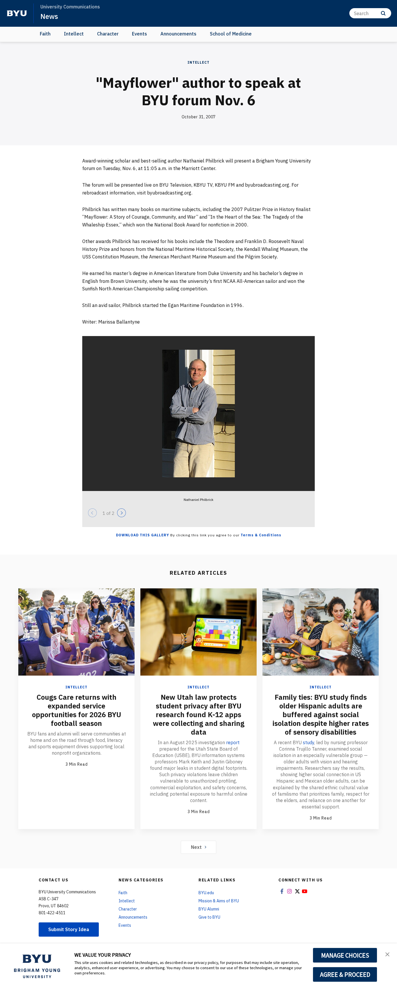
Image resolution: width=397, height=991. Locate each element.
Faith (45, 34)
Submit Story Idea (68, 929)
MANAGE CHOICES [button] (345, 955)
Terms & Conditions (261, 535)
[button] (387, 953)
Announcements (178, 34)
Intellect (74, 34)
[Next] (121, 512)
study (308, 742)
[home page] (17, 13)
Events (139, 34)
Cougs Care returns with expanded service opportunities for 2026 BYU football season (76, 710)
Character (108, 34)
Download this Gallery (142, 535)
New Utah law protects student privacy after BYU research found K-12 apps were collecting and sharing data (198, 714)
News (49, 16)
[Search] (383, 13)
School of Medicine (231, 34)
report (232, 742)
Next (196, 847)
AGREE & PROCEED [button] (345, 974)
